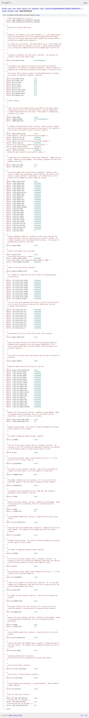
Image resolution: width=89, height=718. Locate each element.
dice (16, 11)
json (85, 715)
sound (4, 11)
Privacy (15, 715)
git (29, 8)
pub (9, 8)
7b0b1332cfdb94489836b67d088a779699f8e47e (62, 8)
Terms (20, 715)
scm (14, 8)
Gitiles (10, 715)
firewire (11, 11)
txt (82, 715)
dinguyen (35, 8)
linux (19, 8)
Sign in (85, 3)
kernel (4, 8)
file (37, 15)
